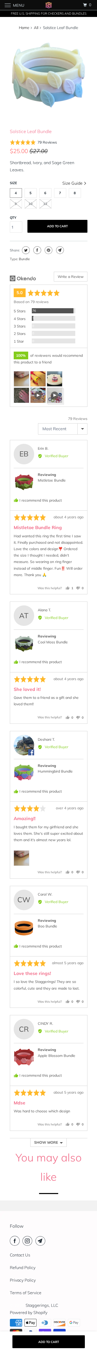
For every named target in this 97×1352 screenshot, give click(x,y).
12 (45, 204)
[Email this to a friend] (59, 250)
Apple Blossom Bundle (56, 1055)
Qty (13, 217)
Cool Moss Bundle (53, 642)
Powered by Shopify (28, 1312)
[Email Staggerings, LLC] (41, 1241)
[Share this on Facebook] (36, 250)
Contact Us (20, 1254)
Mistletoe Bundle (52, 480)
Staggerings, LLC (42, 1305)
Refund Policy (22, 1267)
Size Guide (73, 183)
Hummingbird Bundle (55, 771)
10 (30, 204)
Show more (46, 1142)
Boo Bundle (47, 926)
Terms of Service (25, 1292)
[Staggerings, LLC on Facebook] (16, 1241)
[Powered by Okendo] (23, 278)
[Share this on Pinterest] (48, 250)
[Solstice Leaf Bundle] (48, 73)
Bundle (24, 259)
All (36, 27)
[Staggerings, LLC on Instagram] (28, 1241)
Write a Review (71, 276)
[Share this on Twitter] (25, 250)
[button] (33, 142)
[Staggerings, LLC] (48, 5)
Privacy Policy (23, 1280)
